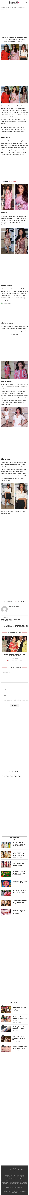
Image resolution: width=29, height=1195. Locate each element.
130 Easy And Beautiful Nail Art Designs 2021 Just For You (19, 1018)
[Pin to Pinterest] (21, 601)
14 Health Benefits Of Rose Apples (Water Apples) (20, 891)
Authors (22, 1175)
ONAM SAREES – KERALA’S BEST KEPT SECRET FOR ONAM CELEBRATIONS (19, 854)
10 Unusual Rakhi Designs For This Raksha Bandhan (19, 882)
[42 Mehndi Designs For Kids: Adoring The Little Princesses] (6, 912)
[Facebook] (3, 776)
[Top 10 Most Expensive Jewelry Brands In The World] (6, 1039)
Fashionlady (12, 41)
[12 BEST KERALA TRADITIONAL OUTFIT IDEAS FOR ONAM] (6, 845)
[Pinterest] (15, 776)
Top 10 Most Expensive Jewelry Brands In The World (18, 1038)
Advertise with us (15, 1175)
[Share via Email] (23, 601)
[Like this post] (16, 601)
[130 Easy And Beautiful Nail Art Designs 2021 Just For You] (6, 1019)
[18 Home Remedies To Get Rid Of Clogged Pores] (6, 1049)
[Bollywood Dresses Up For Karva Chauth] (14, 644)
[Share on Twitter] (20, 601)
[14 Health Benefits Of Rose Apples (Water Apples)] (6, 893)
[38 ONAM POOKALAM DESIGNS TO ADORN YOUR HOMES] (6, 874)
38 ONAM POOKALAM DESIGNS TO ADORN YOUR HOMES (18, 873)
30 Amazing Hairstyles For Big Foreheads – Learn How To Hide (19, 902)
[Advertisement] (15, 23)
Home (2, 7)
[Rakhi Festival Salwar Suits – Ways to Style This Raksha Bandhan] (6, 864)
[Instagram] (11, 776)
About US (7, 1175)
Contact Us (5, 1176)
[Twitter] (7, 776)
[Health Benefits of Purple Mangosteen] (6, 1009)
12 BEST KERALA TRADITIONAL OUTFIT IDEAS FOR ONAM (18, 844)
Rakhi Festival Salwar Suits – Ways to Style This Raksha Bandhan (20, 863)
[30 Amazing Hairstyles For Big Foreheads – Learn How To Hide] (6, 903)
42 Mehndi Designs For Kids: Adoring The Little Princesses (19, 911)
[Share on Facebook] (18, 601)
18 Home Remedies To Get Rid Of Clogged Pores (19, 1047)
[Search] (26, 2)
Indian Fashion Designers (20, 1176)
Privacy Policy (18, 1178)
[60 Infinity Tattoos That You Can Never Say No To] (6, 1029)
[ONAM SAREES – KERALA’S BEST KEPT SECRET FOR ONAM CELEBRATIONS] (6, 854)
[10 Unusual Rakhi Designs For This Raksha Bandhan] (6, 883)
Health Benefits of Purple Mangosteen (19, 1008)
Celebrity (7, 7)
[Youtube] (19, 776)
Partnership (10, 1178)
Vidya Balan (12, 181)
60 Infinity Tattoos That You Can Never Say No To (20, 1027)
